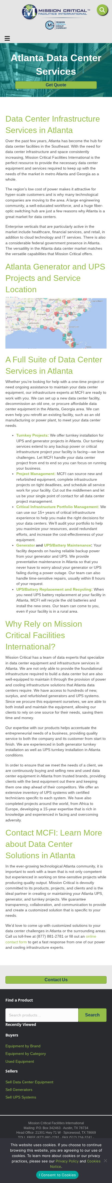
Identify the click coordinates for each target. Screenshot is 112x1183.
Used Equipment (19, 1061)
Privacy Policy (67, 1161)
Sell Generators (18, 1089)
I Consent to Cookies (57, 1175)
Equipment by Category (25, 1053)
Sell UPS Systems (20, 1097)
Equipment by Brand (23, 1046)
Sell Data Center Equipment (29, 1082)
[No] (105, 1160)
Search (92, 1015)
